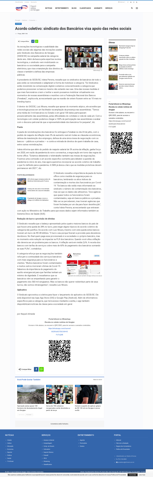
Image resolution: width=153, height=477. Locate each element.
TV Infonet (10, 461)
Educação (10, 446)
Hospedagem (48, 443)
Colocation (47, 449)
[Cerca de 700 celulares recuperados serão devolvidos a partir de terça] (59, 394)
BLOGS (74, 8)
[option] (122, 68)
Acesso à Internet (49, 440)
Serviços (108, 8)
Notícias (48, 8)
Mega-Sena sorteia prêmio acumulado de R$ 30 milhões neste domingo (127, 66)
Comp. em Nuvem (49, 446)
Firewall (46, 455)
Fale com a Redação (122, 443)
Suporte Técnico (48, 452)
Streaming (47, 461)
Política (9, 455)
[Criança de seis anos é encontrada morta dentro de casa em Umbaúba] (21, 191)
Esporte (9, 452)
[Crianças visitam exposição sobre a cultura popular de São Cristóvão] (113, 58)
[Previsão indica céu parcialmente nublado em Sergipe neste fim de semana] (113, 77)
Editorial (118, 440)
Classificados (19, 2)
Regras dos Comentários (123, 446)
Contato (27, 2)
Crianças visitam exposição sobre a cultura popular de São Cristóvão (127, 57)
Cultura (9, 443)
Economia (18, 23)
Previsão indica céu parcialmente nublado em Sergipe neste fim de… (127, 76)
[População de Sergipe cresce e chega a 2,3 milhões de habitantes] (21, 200)
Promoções (83, 443)
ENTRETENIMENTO (62, 8)
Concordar (132, 475)
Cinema (82, 446)
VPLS (45, 458)
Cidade (20, 385)
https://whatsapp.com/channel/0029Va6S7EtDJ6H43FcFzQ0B (59, 332)
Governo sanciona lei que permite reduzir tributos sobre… (127, 86)
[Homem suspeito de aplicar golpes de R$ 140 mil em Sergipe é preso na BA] (88, 394)
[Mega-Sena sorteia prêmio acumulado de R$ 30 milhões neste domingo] (113, 67)
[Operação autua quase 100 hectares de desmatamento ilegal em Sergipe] (30, 394)
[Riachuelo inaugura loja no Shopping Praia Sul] (113, 48)
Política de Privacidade (123, 449)
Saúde (9, 458)
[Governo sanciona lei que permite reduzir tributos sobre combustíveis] (113, 86)
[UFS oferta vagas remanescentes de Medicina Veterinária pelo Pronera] (21, 181)
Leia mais (142, 475)
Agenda (82, 440)
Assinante (34, 2)
